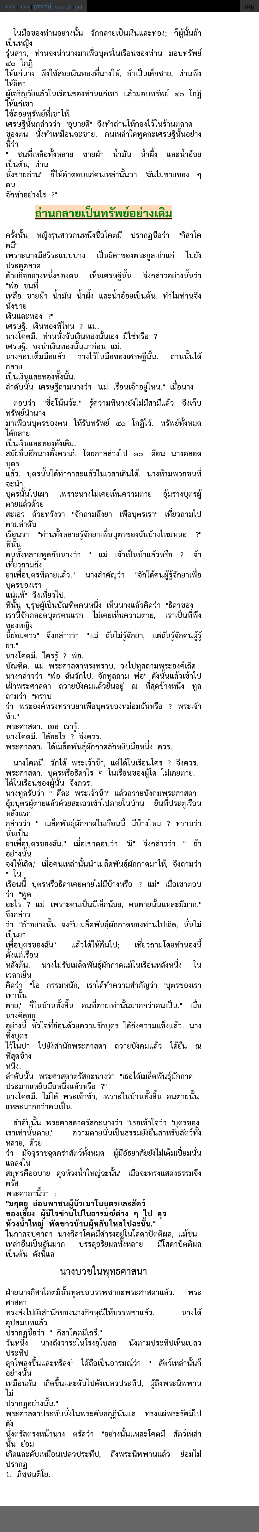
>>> (24, 6)
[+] (78, 6)
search (63, 6)
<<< (10, 6)
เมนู (249, 6)
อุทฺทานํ (42, 6)
